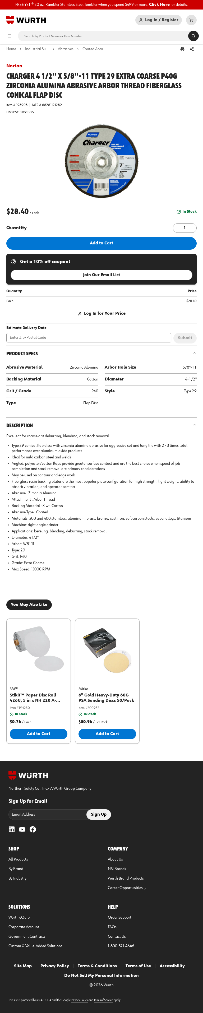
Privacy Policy (54, 966)
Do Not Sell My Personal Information (101, 976)
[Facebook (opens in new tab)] (33, 829)
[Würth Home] (26, 20)
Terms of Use (138, 966)
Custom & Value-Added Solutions (35, 946)
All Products (18, 859)
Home (11, 49)
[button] (101, 161)
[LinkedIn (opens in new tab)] (11, 829)
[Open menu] (9, 36)
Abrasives (65, 49)
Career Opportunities (125, 888)
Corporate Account (23, 927)
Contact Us (117, 937)
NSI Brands (117, 869)
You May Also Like (29, 605)
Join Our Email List (101, 275)
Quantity (16, 228)
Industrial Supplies (37, 49)
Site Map (23, 966)
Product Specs (22, 353)
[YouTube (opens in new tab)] (22, 829)
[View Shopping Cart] (191, 20)
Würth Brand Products (126, 878)
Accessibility (172, 966)
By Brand (15, 869)
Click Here (159, 5)
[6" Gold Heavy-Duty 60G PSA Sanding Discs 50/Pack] (107, 649)
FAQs (112, 927)
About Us (115, 859)
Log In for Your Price (105, 314)
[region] (101, 5)
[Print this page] (182, 49)
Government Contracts (26, 937)
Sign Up (99, 814)
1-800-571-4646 (121, 946)
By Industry (17, 878)
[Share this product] (192, 49)
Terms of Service (103, 1000)
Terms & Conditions (97, 966)
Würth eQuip (19, 918)
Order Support (119, 918)
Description (19, 425)
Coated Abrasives (94, 49)
